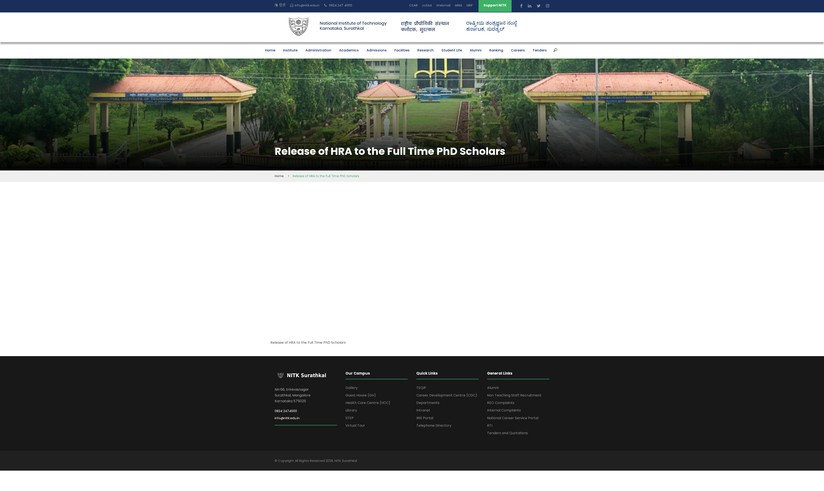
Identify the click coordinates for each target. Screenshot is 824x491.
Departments (427, 402)
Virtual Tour (355, 425)
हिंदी (282, 5)
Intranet (423, 410)
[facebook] (522, 6)
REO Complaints (500, 402)
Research (425, 50)
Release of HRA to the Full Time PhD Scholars (308, 342)
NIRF (470, 5)
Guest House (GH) (360, 395)
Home (270, 50)
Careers (518, 50)
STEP (349, 418)
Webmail (443, 5)
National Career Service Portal (512, 418)
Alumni (476, 50)
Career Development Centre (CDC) (446, 395)
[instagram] (547, 6)
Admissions (377, 50)
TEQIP (421, 387)
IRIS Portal (424, 418)
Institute (290, 50)
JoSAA (427, 5)
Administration (318, 50)
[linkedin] (530, 6)
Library (351, 410)
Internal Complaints (504, 410)
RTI (489, 425)
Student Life (451, 50)
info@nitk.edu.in (307, 5)
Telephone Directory (433, 425)
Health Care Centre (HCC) (367, 402)
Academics (349, 50)
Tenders (540, 50)
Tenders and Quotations (507, 433)
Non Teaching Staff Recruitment (514, 395)
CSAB (413, 5)
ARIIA (458, 5)
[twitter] (539, 6)
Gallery (351, 387)
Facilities (402, 50)
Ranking (496, 50)
